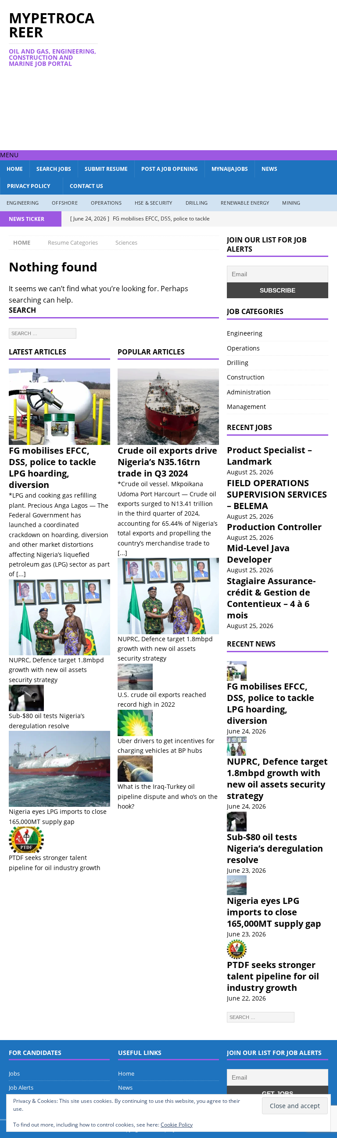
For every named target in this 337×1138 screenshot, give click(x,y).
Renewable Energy (245, 202)
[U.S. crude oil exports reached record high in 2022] (168, 677)
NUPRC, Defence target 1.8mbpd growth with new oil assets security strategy (56, 670)
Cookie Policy (177, 1124)
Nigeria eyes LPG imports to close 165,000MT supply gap (274, 912)
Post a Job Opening (169, 169)
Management (246, 406)
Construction (246, 377)
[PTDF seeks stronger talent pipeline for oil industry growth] (59, 840)
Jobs (14, 1073)
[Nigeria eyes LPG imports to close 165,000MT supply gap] (59, 769)
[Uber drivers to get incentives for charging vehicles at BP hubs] (168, 723)
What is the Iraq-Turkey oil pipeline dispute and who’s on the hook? (168, 796)
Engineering (23, 202)
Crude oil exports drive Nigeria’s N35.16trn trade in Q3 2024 (167, 461)
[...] (21, 574)
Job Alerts (21, 1087)
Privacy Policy (28, 186)
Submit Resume (106, 169)
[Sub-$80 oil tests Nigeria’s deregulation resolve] (59, 698)
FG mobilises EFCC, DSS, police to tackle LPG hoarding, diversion (52, 467)
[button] (9, 155)
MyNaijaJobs (230, 169)
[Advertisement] (230, 73)
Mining (291, 202)
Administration (249, 392)
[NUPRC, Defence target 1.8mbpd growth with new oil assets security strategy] (59, 617)
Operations (106, 202)
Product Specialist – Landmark (269, 455)
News (269, 169)
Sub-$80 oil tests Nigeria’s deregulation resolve (275, 848)
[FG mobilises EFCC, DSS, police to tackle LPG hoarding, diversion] (59, 406)
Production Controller (274, 527)
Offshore (65, 202)
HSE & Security (153, 202)
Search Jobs (53, 169)
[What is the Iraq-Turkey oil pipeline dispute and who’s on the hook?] (168, 768)
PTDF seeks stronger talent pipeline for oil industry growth (273, 976)
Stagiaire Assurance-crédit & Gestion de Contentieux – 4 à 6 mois (271, 598)
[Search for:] (42, 332)
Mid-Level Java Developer (258, 553)
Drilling (197, 202)
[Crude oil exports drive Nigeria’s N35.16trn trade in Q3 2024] (168, 406)
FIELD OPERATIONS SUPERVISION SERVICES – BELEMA (277, 494)
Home (15, 169)
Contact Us (86, 186)
